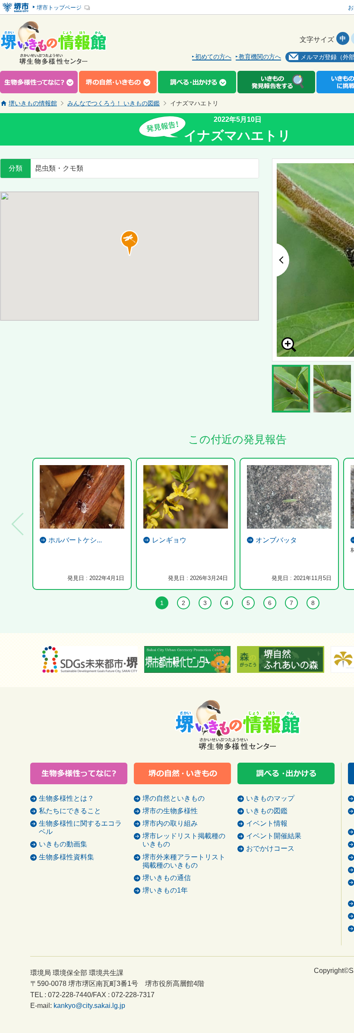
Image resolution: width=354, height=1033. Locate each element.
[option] (82, 524)
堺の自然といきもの (173, 798)
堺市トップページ (59, 7)
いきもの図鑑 (267, 810)
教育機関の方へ (260, 57)
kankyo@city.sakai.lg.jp (89, 1005)
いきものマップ (270, 798)
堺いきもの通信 (166, 877)
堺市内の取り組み (170, 823)
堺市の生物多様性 (170, 810)
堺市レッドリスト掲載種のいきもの (183, 840)
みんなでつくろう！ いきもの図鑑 (113, 103)
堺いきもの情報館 (33, 103)
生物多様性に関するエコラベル (80, 827)
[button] (129, 243)
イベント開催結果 (273, 836)
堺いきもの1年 (165, 890)
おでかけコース (270, 848)
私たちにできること (70, 810)
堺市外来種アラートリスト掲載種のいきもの (183, 861)
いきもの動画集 (63, 844)
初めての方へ (213, 57)
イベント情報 (267, 823)
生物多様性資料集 (66, 857)
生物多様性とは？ (66, 798)
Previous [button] (280, 260)
